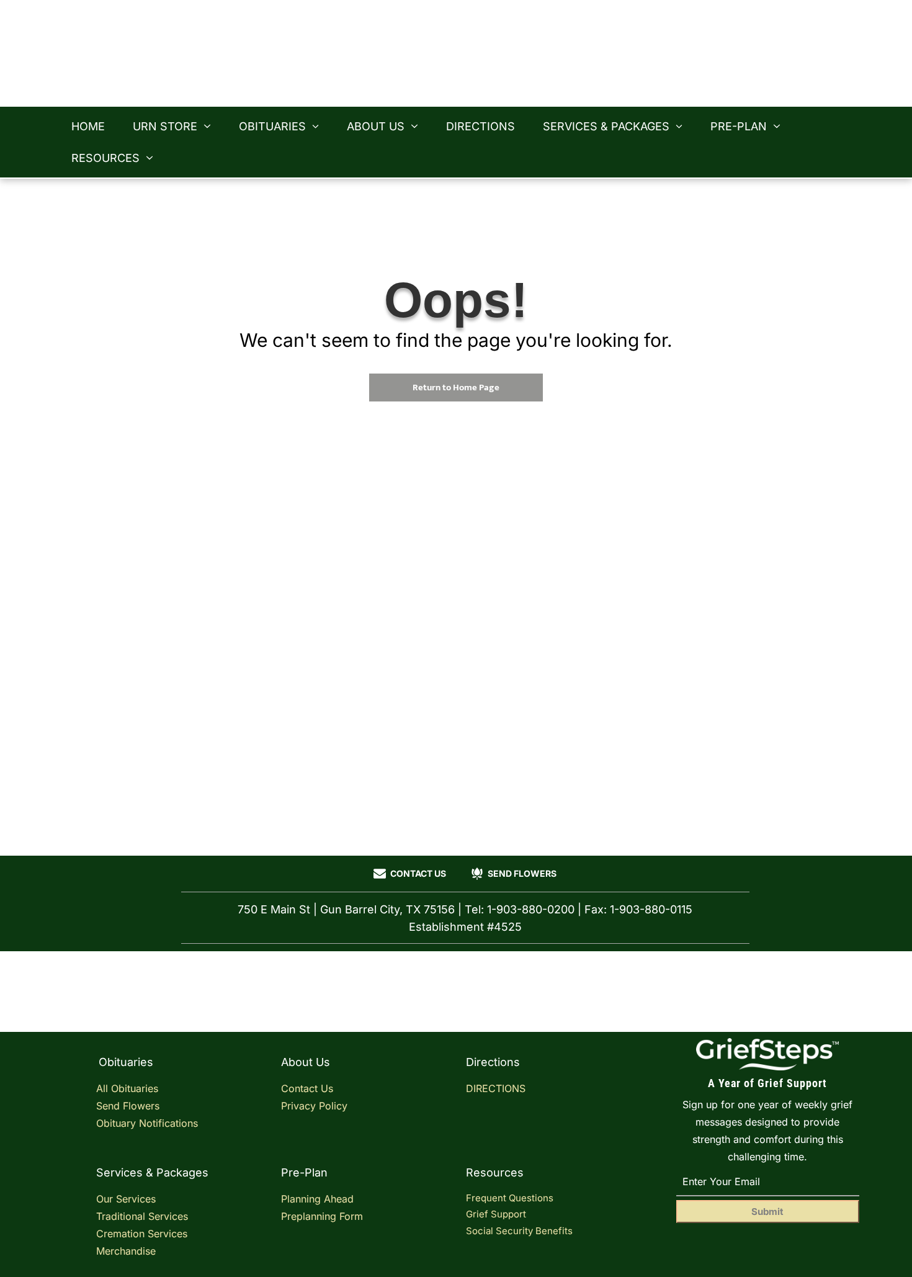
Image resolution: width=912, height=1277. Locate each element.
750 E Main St (725, 26)
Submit (767, 1211)
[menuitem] (92, 126)
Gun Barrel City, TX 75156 (690, 44)
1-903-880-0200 (716, 61)
